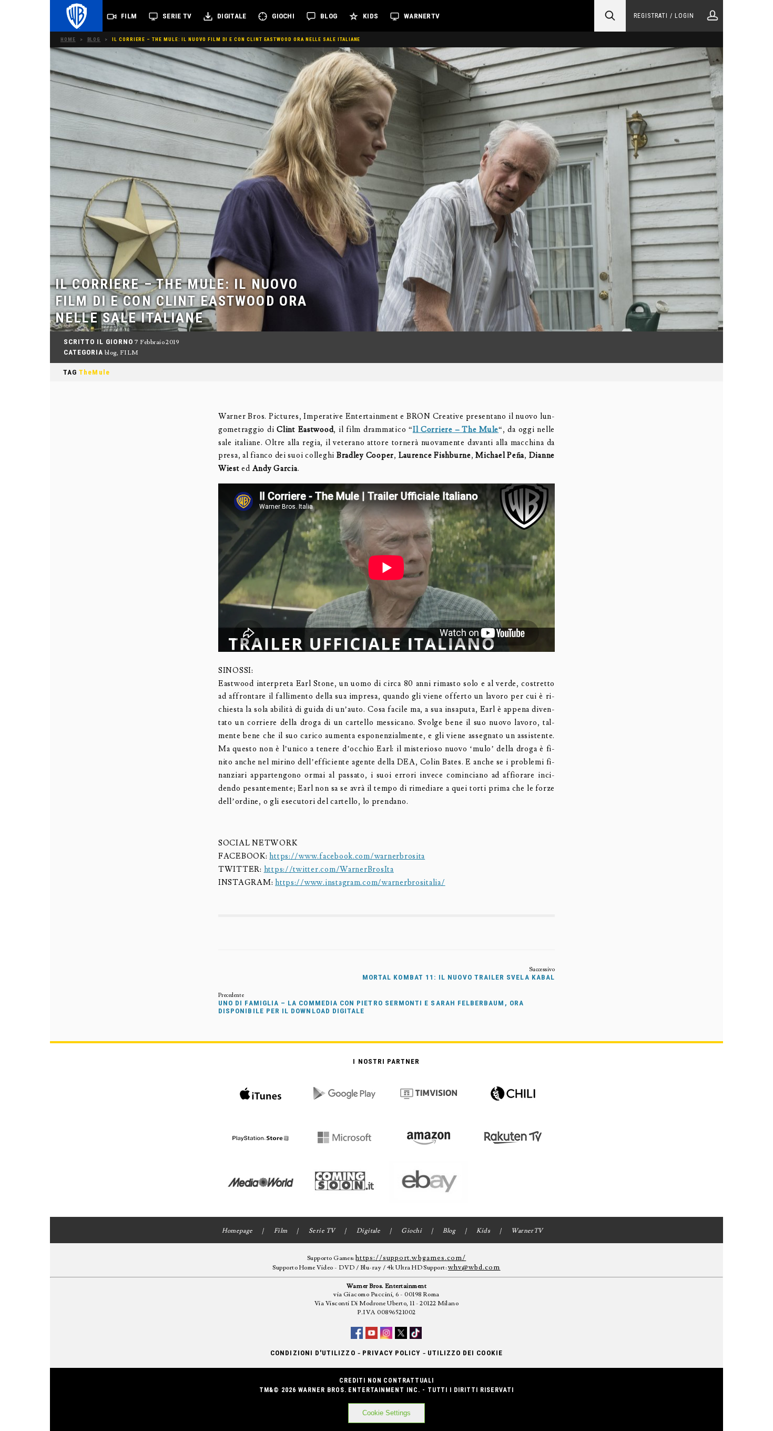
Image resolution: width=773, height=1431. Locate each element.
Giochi (283, 16)
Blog (328, 16)
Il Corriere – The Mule (456, 430)
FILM (129, 353)
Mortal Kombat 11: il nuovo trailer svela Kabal (458, 977)
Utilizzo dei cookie (465, 1353)
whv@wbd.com (474, 1267)
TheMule (94, 372)
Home (68, 39)
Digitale (231, 16)
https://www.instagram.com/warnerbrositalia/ (360, 883)
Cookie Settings (386, 1413)
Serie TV (176, 16)
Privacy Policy (391, 1353)
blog (111, 353)
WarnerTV (422, 16)
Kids (370, 16)
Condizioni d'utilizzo (312, 1353)
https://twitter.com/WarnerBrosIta (329, 869)
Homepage (237, 1231)
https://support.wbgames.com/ (410, 1258)
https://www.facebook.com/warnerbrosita (347, 856)
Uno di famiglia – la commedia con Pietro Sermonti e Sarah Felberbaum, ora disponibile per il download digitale (371, 1007)
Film (129, 16)
